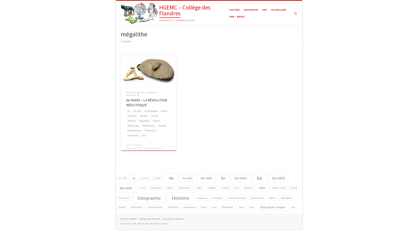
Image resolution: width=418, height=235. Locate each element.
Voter (251, 207)
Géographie (149, 198)
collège (212, 188)
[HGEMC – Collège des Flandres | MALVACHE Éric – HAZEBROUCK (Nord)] (139, 12)
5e (223, 178)
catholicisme (184, 188)
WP (134, 224)
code (198, 188)
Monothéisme (257, 198)
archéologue (156, 188)
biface (170, 188)
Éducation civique (273, 207)
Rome (204, 207)
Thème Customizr (161, 224)
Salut (241, 207)
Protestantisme (155, 207)
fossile (294, 188)
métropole (286, 198)
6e (259, 178)
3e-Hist (157, 178)
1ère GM (122, 178)
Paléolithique (137, 207)
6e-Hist (126, 188)
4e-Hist (206, 178)
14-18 (142, 188)
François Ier (124, 198)
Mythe (272, 198)
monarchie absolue (237, 198)
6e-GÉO (278, 178)
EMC (262, 188)
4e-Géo (188, 178)
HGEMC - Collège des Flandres (144, 219)
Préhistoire (173, 207)
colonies (225, 188)
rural (214, 207)
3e (133, 178)
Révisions (227, 207)
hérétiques (218, 198)
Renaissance (190, 207)
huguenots (202, 198)
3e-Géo (145, 178)
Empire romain (279, 188)
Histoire (180, 198)
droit (237, 188)
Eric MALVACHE (136, 145)
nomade (121, 207)
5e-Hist (241, 178)
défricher (248, 188)
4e (171, 178)
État (293, 207)
